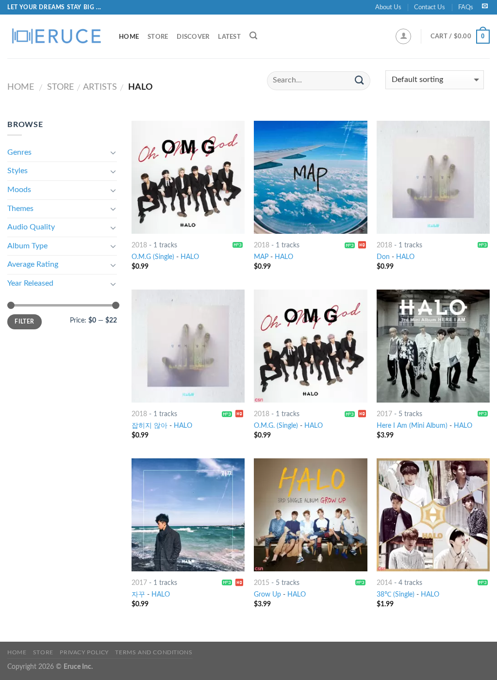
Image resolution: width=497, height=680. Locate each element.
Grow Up (267, 594)
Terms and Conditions (153, 652)
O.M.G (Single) (153, 256)
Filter (24, 321)
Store (158, 37)
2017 (384, 414)
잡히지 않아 (149, 425)
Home (129, 37)
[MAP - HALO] (310, 177)
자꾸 (138, 594)
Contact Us (429, 7)
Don (383, 256)
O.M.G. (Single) (276, 425)
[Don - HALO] (433, 177)
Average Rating (32, 264)
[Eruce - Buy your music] (55, 36)
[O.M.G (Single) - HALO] (188, 177)
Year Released (30, 283)
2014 (384, 582)
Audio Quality (31, 227)
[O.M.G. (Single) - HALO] (310, 346)
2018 (139, 245)
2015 (261, 582)
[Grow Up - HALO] (310, 514)
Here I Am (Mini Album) (412, 425)
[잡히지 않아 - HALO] (188, 346)
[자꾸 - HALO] (188, 514)
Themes (20, 208)
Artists (100, 87)
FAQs (465, 7)
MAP (261, 256)
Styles (17, 171)
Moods (19, 190)
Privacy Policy (84, 652)
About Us (388, 7)
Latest (229, 37)
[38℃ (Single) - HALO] (433, 514)
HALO (190, 256)
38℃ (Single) (395, 594)
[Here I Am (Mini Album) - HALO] (433, 346)
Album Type (27, 246)
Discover (193, 37)
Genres (19, 152)
